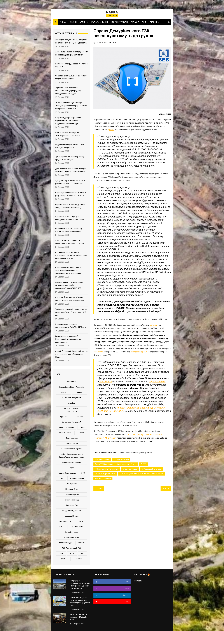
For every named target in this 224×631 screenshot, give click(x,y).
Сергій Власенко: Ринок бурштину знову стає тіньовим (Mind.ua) (70, 206)
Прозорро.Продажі (71, 516)
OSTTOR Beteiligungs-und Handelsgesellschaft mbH (116, 464)
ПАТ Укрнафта (71, 484)
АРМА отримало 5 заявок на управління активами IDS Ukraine (69, 242)
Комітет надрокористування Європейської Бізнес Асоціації (71, 455)
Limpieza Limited (122, 459)
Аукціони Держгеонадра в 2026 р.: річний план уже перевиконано (70, 182)
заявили (153, 325)
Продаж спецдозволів (71, 511)
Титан (61, 553)
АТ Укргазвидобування (71, 398)
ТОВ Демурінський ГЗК (106, 474)
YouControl (105, 381)
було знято (98, 352)
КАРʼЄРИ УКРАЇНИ (99, 22)
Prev (100, 489)
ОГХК (61, 478)
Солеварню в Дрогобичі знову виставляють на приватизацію (68, 230)
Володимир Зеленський (71, 422)
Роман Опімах (77, 527)
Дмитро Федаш (131, 469)
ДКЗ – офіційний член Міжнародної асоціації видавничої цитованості (70, 170)
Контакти (138, 581)
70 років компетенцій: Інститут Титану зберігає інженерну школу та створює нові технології (71, 106)
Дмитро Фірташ (71, 443)
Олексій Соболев (77, 478)
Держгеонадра (71, 438)
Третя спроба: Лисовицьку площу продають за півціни (69, 158)
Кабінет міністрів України (71, 449)
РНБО (62, 527)
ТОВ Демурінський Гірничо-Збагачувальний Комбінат (143, 474)
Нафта (71, 468)
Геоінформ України (66, 427)
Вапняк (80, 417)
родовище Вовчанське (153, 469)
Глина (82, 427)
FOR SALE (135, 22)
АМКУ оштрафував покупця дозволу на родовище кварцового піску (71, 53)
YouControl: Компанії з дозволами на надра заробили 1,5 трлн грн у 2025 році (71, 312)
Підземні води (65, 521)
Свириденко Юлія (71, 537)
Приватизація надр (71, 500)
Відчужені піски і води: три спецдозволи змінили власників (69, 218)
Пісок (81, 521)
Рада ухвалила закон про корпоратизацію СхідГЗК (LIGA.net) (70, 325)
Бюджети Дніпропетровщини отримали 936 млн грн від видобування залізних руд (68, 121)
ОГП (83, 473)
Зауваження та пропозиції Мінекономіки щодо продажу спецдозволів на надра (68, 91)
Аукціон (71, 403)
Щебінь (79, 559)
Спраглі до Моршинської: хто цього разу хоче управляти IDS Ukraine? (70, 194)
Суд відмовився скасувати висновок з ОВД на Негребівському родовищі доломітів (71, 255)
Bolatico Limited (103, 459)
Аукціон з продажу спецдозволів (71, 409)
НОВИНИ (73, 22)
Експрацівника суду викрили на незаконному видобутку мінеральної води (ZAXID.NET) (69, 285)
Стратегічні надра (65, 543)
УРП (82, 553)
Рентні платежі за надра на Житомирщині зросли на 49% (67, 134)
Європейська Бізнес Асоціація (71, 387)
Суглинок (81, 543)
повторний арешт (139, 352)
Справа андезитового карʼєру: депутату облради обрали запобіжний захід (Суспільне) (68, 270)
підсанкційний (157, 381)
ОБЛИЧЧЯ (84, 22)
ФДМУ (63, 559)
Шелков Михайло (104, 478)
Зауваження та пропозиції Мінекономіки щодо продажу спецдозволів (68, 339)
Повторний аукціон (71, 494)
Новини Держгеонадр (67, 473)
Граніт (81, 433)
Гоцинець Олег (65, 433)
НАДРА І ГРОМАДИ (119, 22)
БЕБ (144, 464)
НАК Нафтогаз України (71, 462)
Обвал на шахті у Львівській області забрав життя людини (71, 77)
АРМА (79, 392)
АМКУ (63, 392)
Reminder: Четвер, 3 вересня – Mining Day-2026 (71, 65)
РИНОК (63, 22)
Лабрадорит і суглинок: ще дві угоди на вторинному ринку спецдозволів (71, 41)
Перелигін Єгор (71, 489)
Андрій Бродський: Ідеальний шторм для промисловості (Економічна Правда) (71, 354)
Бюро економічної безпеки (107, 469)
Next (164, 489)
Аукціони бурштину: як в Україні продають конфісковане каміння (69, 298)
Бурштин (63, 417)
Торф (72, 553)
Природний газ (71, 505)
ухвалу (111, 129)
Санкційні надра (71, 532)
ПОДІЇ (144, 22)
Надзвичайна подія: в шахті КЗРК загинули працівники (69, 146)
